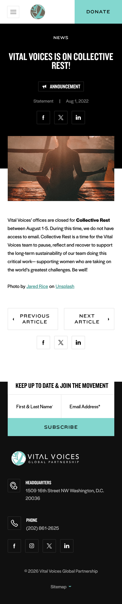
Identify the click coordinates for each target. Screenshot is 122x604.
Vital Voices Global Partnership (68, 571)
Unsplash (65, 286)
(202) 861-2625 (42, 527)
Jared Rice (37, 286)
